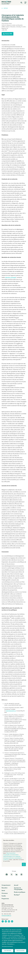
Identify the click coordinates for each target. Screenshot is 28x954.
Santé (3, 890)
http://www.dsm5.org (11, 710)
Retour (6, 8)
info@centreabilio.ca (6, 915)
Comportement (6, 885)
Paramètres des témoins (7, 946)
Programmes (5, 898)
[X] (11, 874)
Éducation (4, 888)
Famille (4, 896)
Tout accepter (20, 950)
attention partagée (10, 277)
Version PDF (8, 33)
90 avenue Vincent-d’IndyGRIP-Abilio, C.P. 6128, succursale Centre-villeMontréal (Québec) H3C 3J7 (9, 909)
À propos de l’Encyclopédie (18, 888)
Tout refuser (7, 950)
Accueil (16, 885)
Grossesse (5, 893)
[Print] (21, 874)
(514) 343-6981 (7, 914)
